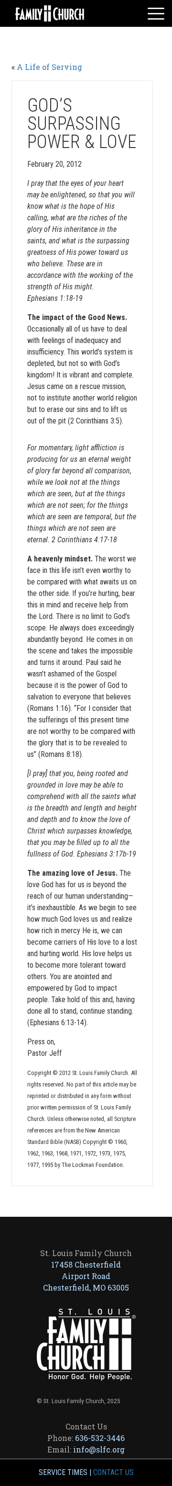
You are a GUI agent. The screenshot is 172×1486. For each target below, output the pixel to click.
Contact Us (113, 1472)
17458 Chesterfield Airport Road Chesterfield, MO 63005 (86, 1275)
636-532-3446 (100, 1438)
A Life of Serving (49, 67)
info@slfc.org (99, 1449)
